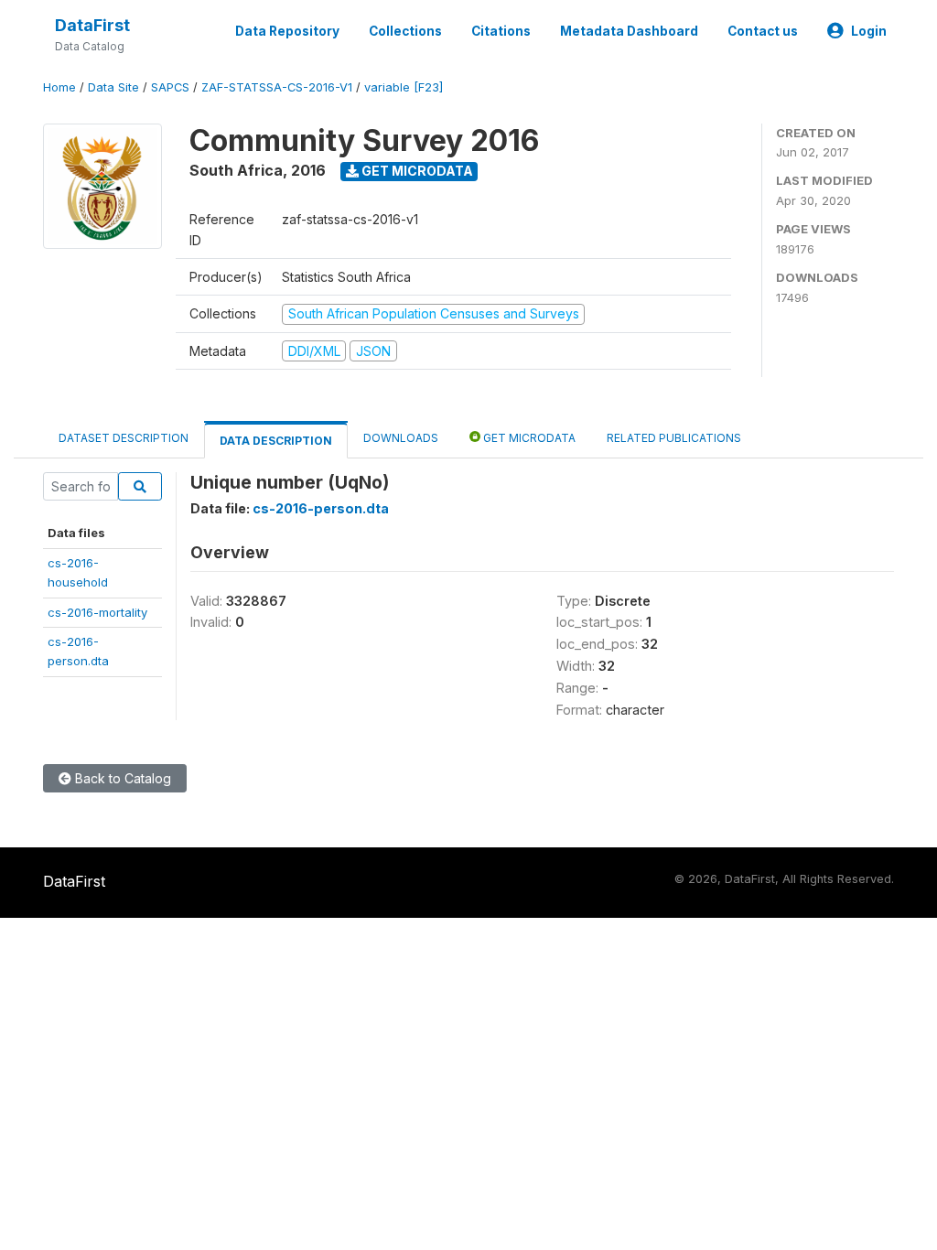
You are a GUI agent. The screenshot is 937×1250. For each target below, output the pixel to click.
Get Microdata (416, 170)
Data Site (113, 87)
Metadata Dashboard (629, 31)
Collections (405, 31)
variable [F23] (403, 87)
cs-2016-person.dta (321, 508)
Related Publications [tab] (674, 438)
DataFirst (92, 25)
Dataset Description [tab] (123, 438)
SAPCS (170, 87)
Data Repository (287, 31)
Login (869, 31)
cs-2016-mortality (97, 612)
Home (59, 87)
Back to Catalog (121, 778)
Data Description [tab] (276, 440)
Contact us (762, 31)
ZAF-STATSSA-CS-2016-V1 (276, 87)
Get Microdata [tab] (528, 438)
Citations (501, 31)
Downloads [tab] (400, 438)
